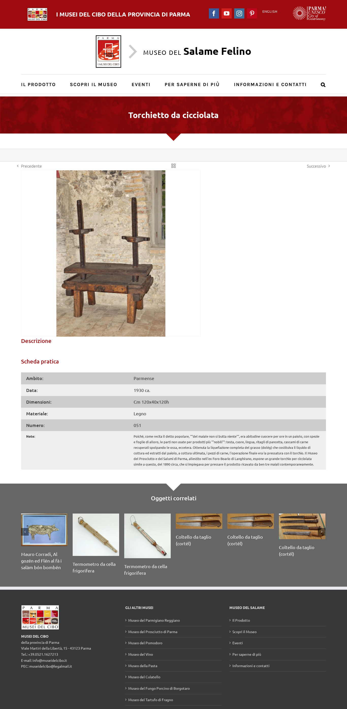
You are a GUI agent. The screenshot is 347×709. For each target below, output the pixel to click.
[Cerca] (323, 84)
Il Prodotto (241, 620)
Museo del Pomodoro (145, 642)
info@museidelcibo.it (50, 660)
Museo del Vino (140, 654)
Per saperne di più (246, 654)
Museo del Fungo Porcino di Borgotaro (159, 688)
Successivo (316, 166)
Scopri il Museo (244, 631)
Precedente (31, 166)
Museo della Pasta (142, 665)
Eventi (237, 642)
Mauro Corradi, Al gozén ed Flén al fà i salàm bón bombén (41, 560)
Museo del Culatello (144, 676)
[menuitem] (41, 84)
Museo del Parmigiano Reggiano (154, 620)
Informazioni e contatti (251, 665)
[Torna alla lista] (173, 165)
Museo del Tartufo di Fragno (150, 699)
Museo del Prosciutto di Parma (152, 631)
